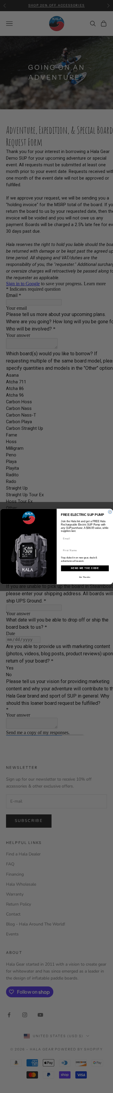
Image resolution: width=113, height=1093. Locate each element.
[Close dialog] (110, 512)
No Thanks (84, 577)
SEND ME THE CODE (85, 568)
